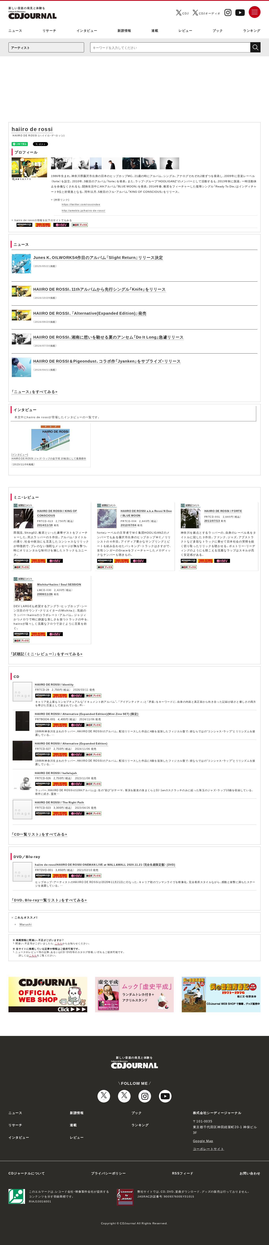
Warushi (25, 924)
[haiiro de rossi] (62, 159)
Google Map (203, 1140)
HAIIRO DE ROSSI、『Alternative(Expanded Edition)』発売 (90, 313)
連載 (154, 30)
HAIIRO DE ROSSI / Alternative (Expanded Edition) (71, 743)
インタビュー (87, 30)
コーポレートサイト (208, 1148)
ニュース (15, 30)
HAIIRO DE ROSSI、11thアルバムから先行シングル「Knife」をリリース (99, 289)
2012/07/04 (128, 525)
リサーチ (49, 30)
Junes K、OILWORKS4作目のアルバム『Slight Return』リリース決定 (98, 257)
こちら (59, 943)
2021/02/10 (84, 870)
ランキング (252, 30)
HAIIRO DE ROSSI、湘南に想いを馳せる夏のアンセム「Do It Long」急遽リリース (108, 337)
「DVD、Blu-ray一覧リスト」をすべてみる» (49, 900)
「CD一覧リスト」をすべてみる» (39, 834)
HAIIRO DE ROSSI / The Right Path (59, 802)
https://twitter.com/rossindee (81, 204)
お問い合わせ (250, 1173)
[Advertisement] (134, 91)
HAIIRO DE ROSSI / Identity (54, 684)
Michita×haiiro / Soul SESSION (59, 584)
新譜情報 (124, 30)
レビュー (185, 30)
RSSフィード (183, 1173)
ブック (218, 30)
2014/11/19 (45, 525)
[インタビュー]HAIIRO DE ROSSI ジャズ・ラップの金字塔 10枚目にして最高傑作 (49, 456)
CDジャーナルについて (26, 1173)
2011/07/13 (212, 521)
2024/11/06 (87, 719)
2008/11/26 (45, 594)
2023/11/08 (82, 778)
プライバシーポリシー (108, 1173)
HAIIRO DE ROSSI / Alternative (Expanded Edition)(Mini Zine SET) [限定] (86, 714)
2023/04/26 (82, 808)
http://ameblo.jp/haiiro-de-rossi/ (83, 210)
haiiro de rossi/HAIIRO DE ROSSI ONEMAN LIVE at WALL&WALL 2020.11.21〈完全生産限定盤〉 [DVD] (105, 864)
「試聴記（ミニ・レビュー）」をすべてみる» (47, 653)
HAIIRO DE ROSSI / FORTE (223, 511)
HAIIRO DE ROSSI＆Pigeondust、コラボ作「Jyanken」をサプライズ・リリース (107, 361)
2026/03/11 (80, 689)
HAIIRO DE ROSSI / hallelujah (56, 773)
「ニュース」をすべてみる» (35, 391)
